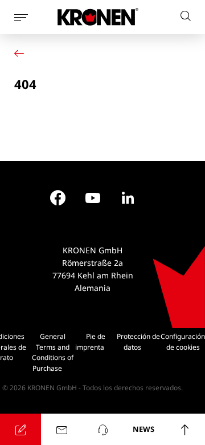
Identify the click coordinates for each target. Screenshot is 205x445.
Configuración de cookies (183, 341)
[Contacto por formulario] (61, 429)
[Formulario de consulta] (20, 429)
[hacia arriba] (184, 429)
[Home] (21, 53)
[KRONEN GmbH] (98, 17)
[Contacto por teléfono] (102, 429)
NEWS (143, 429)
